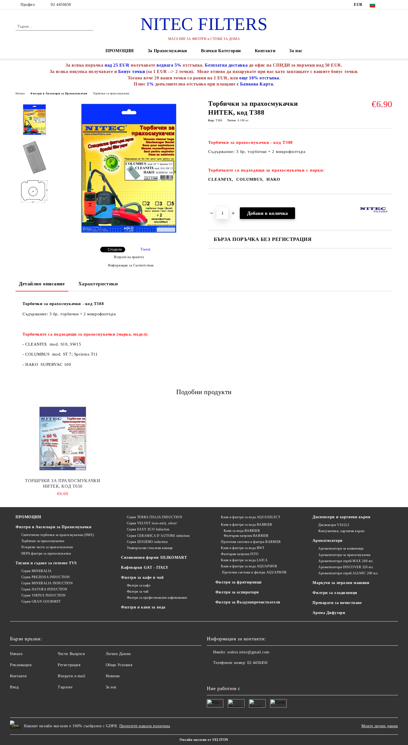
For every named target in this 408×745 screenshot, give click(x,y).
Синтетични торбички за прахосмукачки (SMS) (57, 535)
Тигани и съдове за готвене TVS (46, 563)
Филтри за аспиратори (237, 592)
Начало (20, 93)
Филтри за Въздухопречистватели (247, 602)
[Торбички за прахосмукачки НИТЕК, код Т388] (128, 238)
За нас (295, 50)
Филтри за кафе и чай (142, 577)
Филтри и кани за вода (143, 607)
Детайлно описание (42, 283)
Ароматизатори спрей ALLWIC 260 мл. (348, 573)
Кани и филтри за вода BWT (242, 548)
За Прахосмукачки (167, 50)
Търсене (65, 687)
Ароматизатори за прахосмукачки (344, 555)
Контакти (265, 50)
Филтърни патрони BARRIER (246, 536)
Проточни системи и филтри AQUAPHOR (254, 572)
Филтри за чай (137, 591)
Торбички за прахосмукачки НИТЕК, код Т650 (62, 483)
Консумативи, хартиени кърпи (341, 531)
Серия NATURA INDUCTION (44, 589)
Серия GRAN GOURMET (41, 601)
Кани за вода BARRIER (242, 531)
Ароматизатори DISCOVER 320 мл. (346, 567)
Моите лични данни (379, 726)
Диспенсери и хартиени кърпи (341, 517)
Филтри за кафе (138, 585)
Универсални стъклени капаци (150, 548)
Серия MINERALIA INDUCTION (47, 583)
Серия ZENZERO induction (147, 542)
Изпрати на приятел (129, 257)
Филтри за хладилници (335, 593)
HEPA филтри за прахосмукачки (46, 553)
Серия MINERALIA (36, 571)
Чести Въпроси (71, 654)
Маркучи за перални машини (341, 583)
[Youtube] (211, 674)
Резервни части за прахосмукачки (47, 547)
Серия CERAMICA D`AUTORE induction (158, 536)
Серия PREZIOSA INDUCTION (45, 577)
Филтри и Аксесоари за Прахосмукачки (58, 93)
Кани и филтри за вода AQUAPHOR (249, 566)
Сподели (115, 249)
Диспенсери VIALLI (333, 525)
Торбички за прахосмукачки (111, 93)
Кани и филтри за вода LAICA (244, 560)
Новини (113, 676)
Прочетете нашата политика (144, 726)
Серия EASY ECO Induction (148, 529)
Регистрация (69, 665)
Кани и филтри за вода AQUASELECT (250, 517)
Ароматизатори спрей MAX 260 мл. (346, 561)
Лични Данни (118, 654)
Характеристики (98, 283)
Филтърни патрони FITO (239, 554)
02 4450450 (61, 4)
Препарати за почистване (337, 603)
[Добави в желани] (219, 203)
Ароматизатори (327, 540)
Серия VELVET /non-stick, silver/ (152, 523)
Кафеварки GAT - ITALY (144, 567)
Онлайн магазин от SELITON (204, 740)
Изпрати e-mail (71, 676)
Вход (14, 687)
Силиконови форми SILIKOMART (154, 557)
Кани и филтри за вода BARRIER (246, 525)
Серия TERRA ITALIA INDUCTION (154, 517)
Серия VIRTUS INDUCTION (43, 595)
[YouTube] (389, 5)
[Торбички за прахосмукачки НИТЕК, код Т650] (62, 439)
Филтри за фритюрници (238, 582)
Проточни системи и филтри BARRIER (251, 542)
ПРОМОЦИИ (119, 50)
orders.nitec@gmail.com (248, 652)
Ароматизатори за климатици (340, 548)
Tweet (145, 249)
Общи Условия (119, 665)
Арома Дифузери (329, 613)
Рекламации (21, 665)
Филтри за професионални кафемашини (157, 598)
